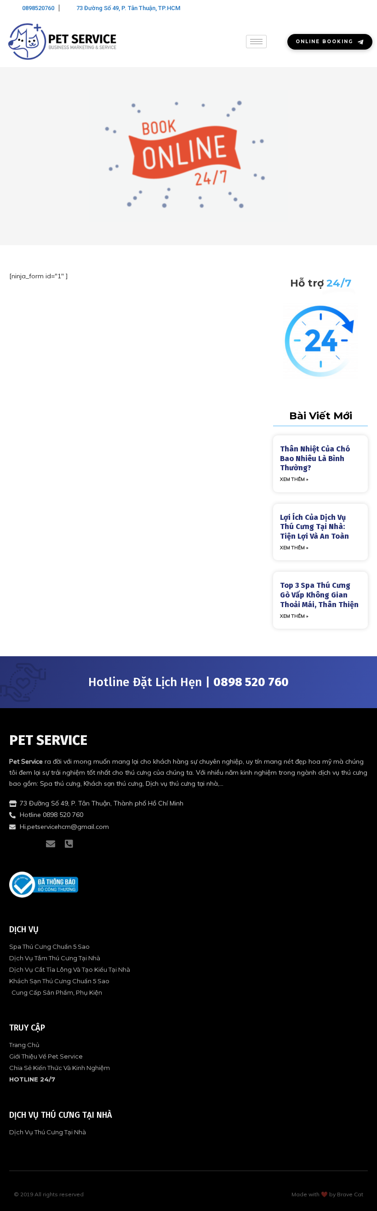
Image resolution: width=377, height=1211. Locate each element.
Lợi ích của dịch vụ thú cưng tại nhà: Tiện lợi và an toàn (314, 527)
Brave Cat (350, 1194)
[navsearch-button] (361, 9)
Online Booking (324, 42)
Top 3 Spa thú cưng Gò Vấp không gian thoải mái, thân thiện (319, 595)
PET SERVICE (48, 740)
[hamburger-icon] (256, 41)
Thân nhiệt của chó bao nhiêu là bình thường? (315, 459)
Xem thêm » (294, 479)
